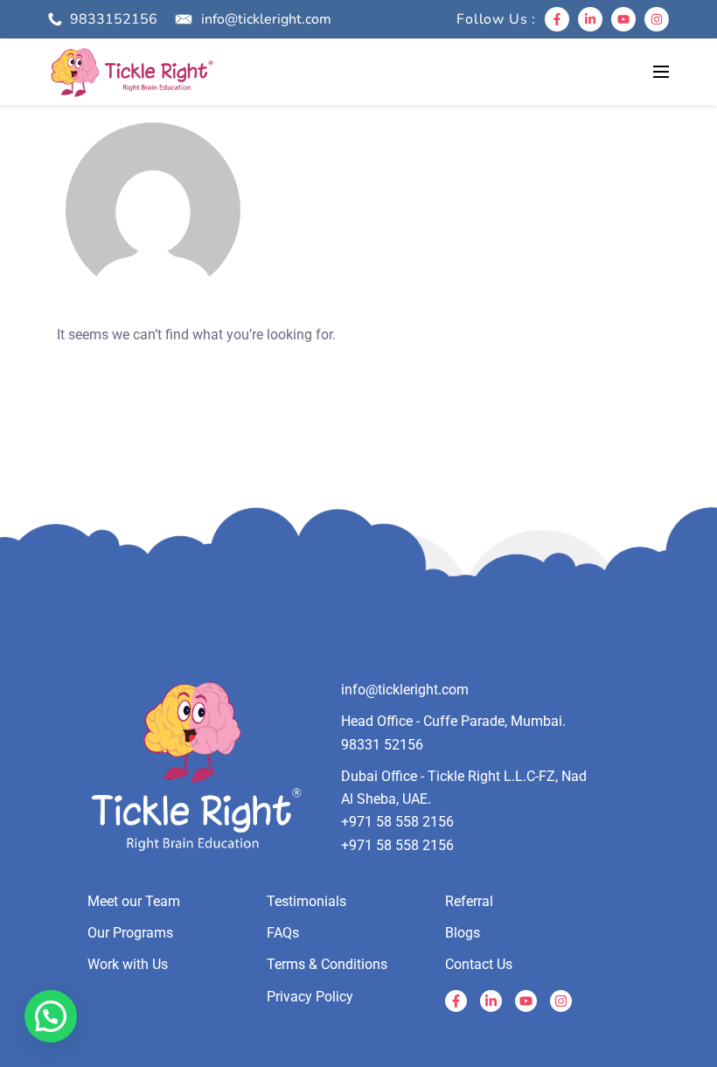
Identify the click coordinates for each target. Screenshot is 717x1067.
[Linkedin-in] (590, 19)
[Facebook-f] (557, 19)
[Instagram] (656, 19)
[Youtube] (623, 19)
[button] (50, 1016)
